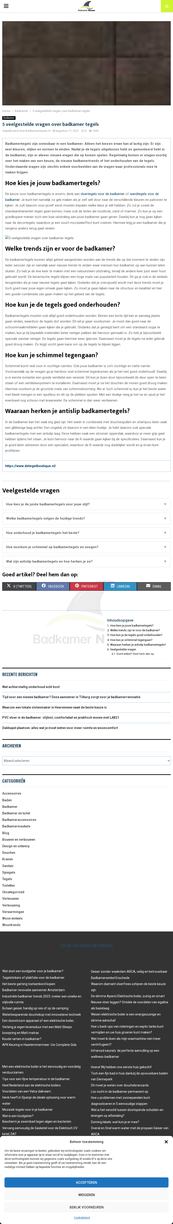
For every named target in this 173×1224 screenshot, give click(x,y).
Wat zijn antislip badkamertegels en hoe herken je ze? (86, 561)
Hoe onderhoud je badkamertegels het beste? (86, 533)
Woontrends (11, 925)
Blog (5, 833)
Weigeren (86, 1195)
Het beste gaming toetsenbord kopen (28, 984)
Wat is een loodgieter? (18, 1116)
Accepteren (86, 1183)
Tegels (7, 879)
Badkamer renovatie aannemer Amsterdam (33, 990)
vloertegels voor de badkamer (103, 194)
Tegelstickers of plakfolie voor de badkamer (33, 977)
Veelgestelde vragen (123, 649)
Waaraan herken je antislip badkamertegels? (138, 644)
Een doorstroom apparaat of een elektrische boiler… (38, 1020)
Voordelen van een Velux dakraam (26, 1091)
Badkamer (8, 118)
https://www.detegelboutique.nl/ (30, 466)
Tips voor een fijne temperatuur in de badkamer (36, 1079)
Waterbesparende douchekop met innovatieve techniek (41, 1014)
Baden (7, 800)
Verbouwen (10, 898)
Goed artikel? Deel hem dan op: (135, 653)
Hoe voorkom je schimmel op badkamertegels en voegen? (86, 547)
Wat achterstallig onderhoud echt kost (31, 687)
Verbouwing (11, 905)
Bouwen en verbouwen (18, 839)
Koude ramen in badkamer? (21, 1039)
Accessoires (11, 793)
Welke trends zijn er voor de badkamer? (135, 630)
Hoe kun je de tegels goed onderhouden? (136, 635)
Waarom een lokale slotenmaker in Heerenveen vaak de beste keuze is (54, 707)
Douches (8, 852)
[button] (166, 1142)
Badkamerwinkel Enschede (110, 978)
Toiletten (8, 885)
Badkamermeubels (16, 826)
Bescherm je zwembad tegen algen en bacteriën (36, 1121)
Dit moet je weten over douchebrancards (120, 1085)
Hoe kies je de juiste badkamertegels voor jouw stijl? (86, 504)
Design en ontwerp (16, 846)
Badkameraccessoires (19, 820)
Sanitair (8, 866)
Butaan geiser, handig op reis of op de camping (35, 1008)
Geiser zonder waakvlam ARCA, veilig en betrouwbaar (129, 971)
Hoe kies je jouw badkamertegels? (132, 625)
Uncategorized (13, 892)
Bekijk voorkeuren (87, 1207)
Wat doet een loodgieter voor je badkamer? (32, 971)
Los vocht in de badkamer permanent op (119, 1091)
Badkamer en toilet (16, 813)
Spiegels (8, 872)
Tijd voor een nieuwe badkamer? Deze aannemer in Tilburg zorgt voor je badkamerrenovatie (71, 697)
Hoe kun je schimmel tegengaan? (131, 640)
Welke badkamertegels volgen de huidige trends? (86, 518)
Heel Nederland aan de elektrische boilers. (31, 1085)
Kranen (7, 859)
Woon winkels (12, 918)
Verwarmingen (13, 912)
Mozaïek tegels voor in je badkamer (27, 1109)
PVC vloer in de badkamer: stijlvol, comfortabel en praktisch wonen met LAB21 (60, 717)
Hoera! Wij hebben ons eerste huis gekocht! (121, 1067)
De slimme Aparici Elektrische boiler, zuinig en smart (128, 996)
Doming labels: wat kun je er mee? (115, 1122)
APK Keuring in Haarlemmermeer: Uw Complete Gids (39, 1045)
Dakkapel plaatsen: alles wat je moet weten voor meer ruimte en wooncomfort (60, 728)
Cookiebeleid (82, 1217)
